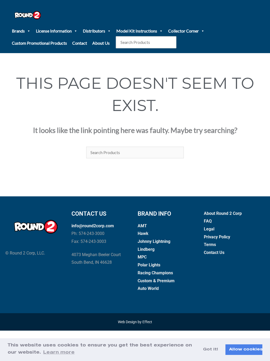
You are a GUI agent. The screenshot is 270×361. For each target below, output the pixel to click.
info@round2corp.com (92, 225)
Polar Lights (149, 264)
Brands (18, 30)
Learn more (59, 353)
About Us (101, 42)
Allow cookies (245, 349)
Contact (79, 42)
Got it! (210, 349)
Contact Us (214, 252)
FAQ (208, 221)
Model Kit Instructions (136, 30)
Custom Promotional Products (39, 42)
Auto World (148, 288)
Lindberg (146, 249)
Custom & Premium (156, 280)
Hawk (143, 233)
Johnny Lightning (154, 241)
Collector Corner (183, 30)
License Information (54, 30)
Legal (209, 229)
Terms (210, 244)
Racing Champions (155, 272)
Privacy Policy (217, 236)
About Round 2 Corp (223, 213)
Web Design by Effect (135, 322)
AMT (142, 225)
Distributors (94, 30)
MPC (142, 257)
